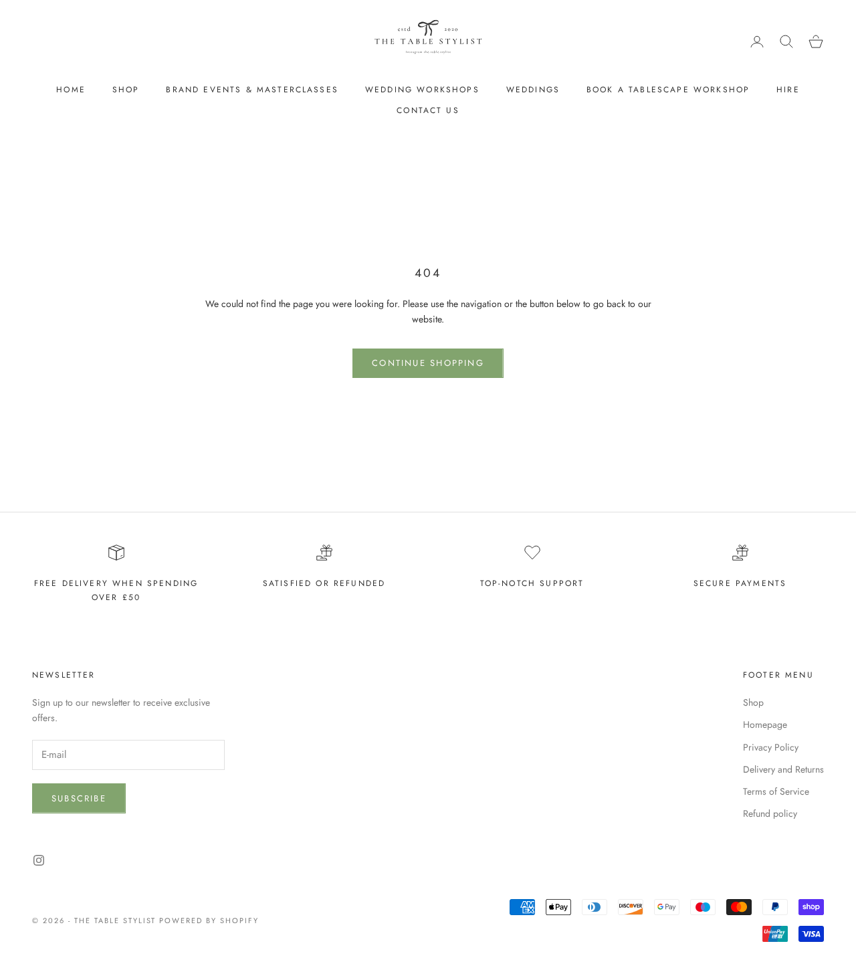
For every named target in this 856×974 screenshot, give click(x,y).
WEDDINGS (533, 90)
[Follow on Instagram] (38, 860)
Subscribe (78, 798)
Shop (753, 702)
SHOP (126, 90)
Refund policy (770, 813)
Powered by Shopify (209, 920)
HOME (71, 90)
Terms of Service (776, 791)
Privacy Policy (770, 747)
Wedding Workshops (422, 90)
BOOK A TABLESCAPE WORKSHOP (668, 90)
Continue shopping (428, 363)
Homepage (765, 724)
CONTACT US (428, 110)
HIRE (788, 90)
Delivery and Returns (783, 769)
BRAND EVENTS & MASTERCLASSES (252, 90)
